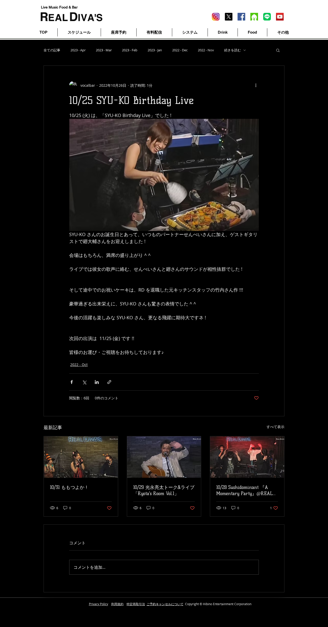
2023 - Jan (155, 50)
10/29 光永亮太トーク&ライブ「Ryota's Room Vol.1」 (163, 490)
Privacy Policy (98, 604)
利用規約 (117, 604)
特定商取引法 (136, 604)
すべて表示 (275, 426)
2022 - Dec (180, 50)
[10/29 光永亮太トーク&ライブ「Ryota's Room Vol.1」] (164, 457)
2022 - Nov (206, 50)
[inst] (216, 17)
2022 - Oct (79, 364)
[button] (277, 50)
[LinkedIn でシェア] (96, 382)
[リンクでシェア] (109, 382)
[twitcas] (254, 17)
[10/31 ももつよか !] (81, 457)
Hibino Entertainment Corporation (227, 604)
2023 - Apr (78, 50)
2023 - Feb (129, 50)
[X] (228, 17)
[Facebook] (241, 17)
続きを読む (232, 50)
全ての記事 (52, 50)
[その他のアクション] (256, 85)
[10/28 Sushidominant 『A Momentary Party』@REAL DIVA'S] (247, 457)
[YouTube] (280, 17)
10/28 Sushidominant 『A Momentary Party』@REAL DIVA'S (244, 491)
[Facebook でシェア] (71, 382)
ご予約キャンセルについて (165, 604)
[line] (267, 17)
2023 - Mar (104, 50)
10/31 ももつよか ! (68, 487)
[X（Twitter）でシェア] (84, 382)
